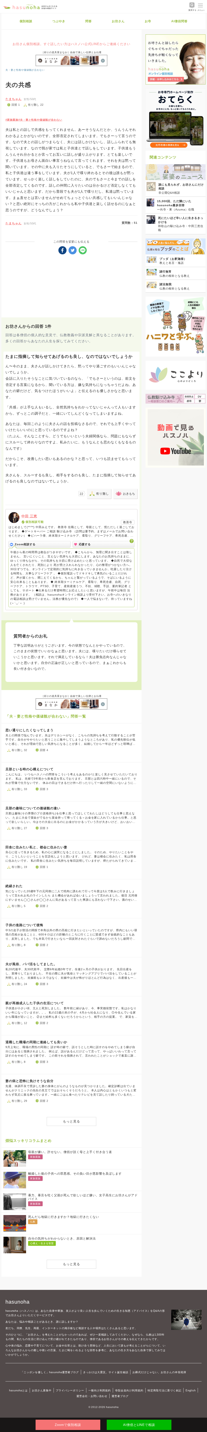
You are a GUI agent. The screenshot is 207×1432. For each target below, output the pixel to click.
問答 (88, 21)
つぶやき (58, 21)
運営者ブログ (120, 1396)
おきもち (129, 493)
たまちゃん (13, 99)
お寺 (148, 21)
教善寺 (127, 522)
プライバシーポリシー (70, 1390)
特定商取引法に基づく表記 (164, 1390)
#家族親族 (11, 119)
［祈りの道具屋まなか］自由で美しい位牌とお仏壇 (71, 52)
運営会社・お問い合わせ (91, 1396)
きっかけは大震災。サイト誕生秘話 (105, 1372)
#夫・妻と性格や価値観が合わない (40, 119)
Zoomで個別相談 (68, 1425)
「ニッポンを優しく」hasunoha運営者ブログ (50, 1372)
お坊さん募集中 (42, 1390)
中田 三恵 (29, 516)
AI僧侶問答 (179, 21)
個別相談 (26, 21)
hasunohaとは (18, 1390)
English (191, 1390)
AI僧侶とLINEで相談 (139, 1425)
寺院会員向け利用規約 (129, 1390)
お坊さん (118, 21)
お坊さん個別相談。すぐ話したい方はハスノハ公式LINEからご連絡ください (71, 44)
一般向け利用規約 (99, 1390)
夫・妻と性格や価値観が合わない (25, 70)
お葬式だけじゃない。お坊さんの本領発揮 (159, 1372)
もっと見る (71, 1121)
